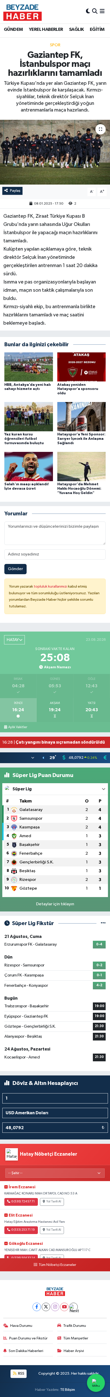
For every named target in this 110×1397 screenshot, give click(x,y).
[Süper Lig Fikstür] (103, 923)
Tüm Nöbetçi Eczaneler (57, 1265)
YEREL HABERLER (46, 29)
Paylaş (15, 191)
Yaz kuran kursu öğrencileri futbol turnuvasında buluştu (24, 439)
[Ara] (94, 11)
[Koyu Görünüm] (88, 11)
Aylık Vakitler (17, 727)
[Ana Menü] (102, 11)
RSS (20, 1373)
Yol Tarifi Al (53, 1201)
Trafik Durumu (74, 1326)
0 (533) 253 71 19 (23, 1229)
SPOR (55, 45)
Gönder (15, 569)
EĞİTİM (97, 29)
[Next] (73, 1307)
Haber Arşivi (74, 1351)
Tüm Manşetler (75, 1338)
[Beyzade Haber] (22, 11)
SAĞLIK (76, 29)
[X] (46, 1307)
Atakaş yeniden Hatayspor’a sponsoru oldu (77, 389)
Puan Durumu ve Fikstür (28, 1338)
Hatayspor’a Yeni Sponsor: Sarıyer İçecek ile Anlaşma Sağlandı (81, 439)
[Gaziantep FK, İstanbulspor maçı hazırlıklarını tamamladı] (55, 152)
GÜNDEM (13, 29)
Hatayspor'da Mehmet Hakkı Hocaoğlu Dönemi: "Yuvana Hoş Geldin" (79, 488)
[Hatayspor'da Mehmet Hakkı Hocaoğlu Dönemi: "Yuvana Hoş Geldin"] (81, 466)
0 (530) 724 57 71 (23, 1201)
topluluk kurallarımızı (51, 586)
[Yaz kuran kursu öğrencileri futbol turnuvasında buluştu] (28, 416)
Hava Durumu (21, 1326)
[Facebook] (36, 1307)
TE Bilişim (67, 1390)
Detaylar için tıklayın (55, 904)
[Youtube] (64, 1307)
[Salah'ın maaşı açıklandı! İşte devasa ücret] (28, 466)
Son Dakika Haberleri (26, 1351)
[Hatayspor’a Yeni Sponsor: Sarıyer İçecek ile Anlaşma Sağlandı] (81, 416)
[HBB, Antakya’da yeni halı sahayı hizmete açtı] (28, 366)
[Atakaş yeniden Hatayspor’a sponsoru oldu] (81, 366)
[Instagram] (55, 1307)
